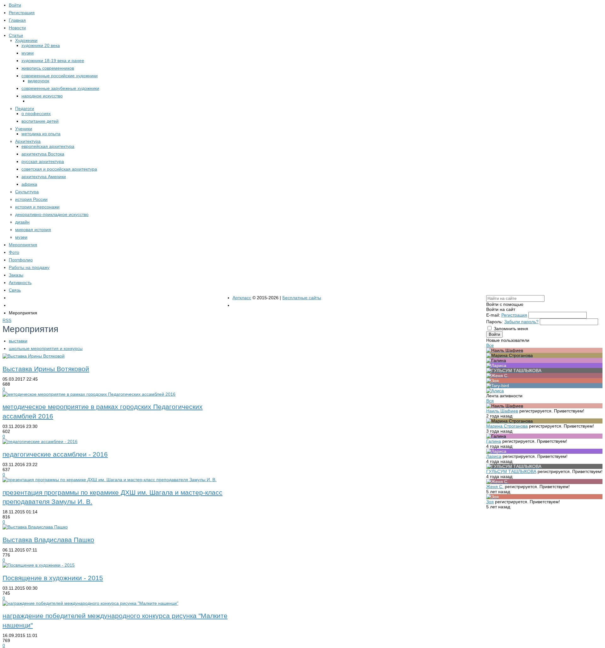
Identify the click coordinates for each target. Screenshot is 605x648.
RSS (7, 320)
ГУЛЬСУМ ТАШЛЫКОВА (511, 471)
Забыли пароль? (521, 321)
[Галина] (544, 360)
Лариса (493, 456)
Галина (493, 441)
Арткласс (242, 297)
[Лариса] (544, 365)
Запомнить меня (511, 328)
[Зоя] (544, 380)
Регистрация (514, 315)
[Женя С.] (544, 375)
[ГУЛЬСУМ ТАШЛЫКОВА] (544, 370)
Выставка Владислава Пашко (48, 539)
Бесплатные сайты (301, 297)
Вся (490, 400)
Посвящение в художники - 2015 (53, 577)
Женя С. (495, 486)
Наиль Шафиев (502, 410)
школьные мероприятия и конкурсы (46, 348)
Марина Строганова (507, 426)
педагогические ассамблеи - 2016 (55, 454)
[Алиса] (495, 390)
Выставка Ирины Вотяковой (46, 368)
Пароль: (494, 321)
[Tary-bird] (544, 385)
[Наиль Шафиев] (544, 350)
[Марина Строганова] (544, 355)
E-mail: (493, 315)
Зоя (490, 501)
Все (490, 345)
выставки (18, 340)
